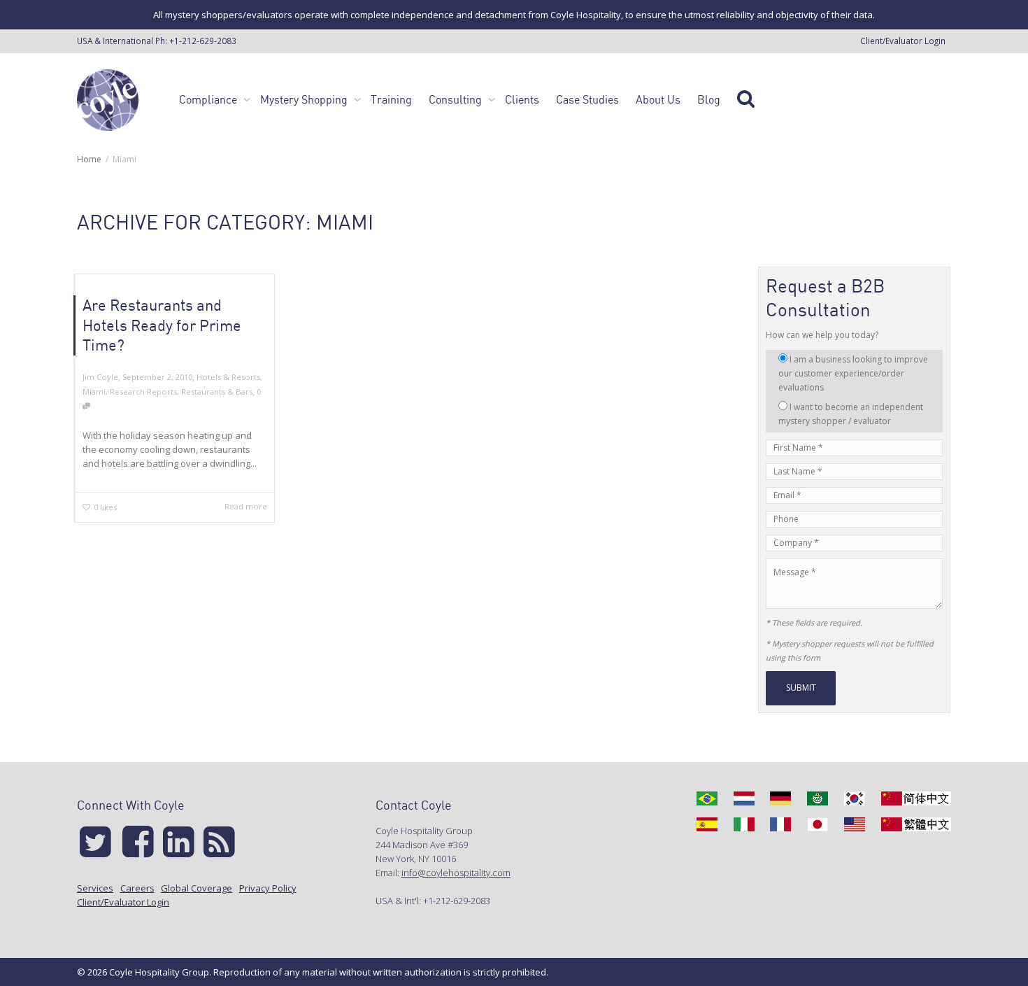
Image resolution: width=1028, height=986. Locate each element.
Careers (137, 888)
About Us (658, 99)
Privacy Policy (268, 888)
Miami (94, 391)
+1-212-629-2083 (202, 40)
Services (95, 888)
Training (391, 99)
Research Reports (143, 391)
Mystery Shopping (305, 99)
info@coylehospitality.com (456, 872)
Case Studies (587, 99)
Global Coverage (196, 888)
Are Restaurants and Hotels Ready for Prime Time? (162, 324)
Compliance (209, 99)
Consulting (457, 99)
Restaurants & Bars (216, 391)
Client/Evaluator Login (902, 40)
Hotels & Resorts (228, 377)
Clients (522, 99)
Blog (708, 99)
